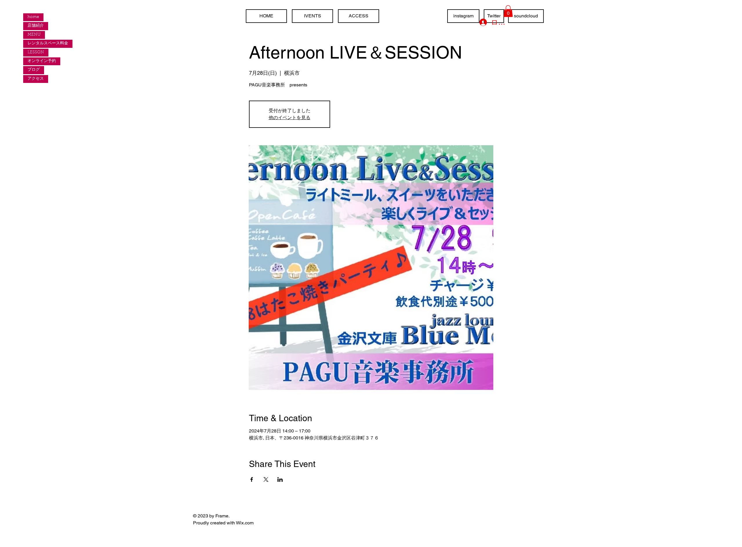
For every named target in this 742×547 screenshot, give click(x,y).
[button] (508, 11)
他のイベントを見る (289, 117)
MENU (34, 35)
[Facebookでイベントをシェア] (251, 479)
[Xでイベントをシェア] (266, 479)
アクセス (36, 79)
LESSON (36, 52)
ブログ (34, 70)
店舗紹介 (36, 26)
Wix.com (245, 523)
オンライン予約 (42, 61)
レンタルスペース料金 (48, 43)
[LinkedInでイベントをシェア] (280, 479)
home (33, 17)
